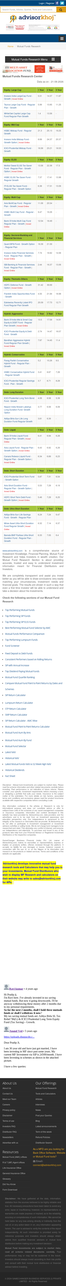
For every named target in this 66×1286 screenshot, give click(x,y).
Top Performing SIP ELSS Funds (20, 622)
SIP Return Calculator (15, 695)
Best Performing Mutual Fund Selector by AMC (27, 627)
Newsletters (8, 1137)
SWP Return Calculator (16, 714)
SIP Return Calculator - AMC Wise (21, 720)
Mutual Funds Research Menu (32, 59)
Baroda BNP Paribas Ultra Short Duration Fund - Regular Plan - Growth (19, 538)
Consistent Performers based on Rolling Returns (28, 659)
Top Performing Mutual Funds (20, 610)
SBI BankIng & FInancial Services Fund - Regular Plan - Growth (19, 266)
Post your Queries (44, 1115)
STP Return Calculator (15, 708)
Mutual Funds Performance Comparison (25, 633)
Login (41, 3)
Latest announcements (46, 1126)
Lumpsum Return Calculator (19, 702)
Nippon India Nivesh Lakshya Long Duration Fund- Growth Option (17, 409)
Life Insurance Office (12, 1167)
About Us (7, 1088)
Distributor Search (44, 1142)
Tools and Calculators (46, 1093)
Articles (39, 1099)
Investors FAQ (9, 1126)
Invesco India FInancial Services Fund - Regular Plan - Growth (19, 254)
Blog (38, 1120)
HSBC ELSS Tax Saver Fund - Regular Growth (18, 179)
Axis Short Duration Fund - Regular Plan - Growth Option (17, 487)
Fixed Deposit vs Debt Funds (18, 653)
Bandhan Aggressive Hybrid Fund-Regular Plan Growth (17, 341)
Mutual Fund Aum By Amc (18, 732)
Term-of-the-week (44, 1131)
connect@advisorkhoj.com (47, 1165)
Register (50, 3)
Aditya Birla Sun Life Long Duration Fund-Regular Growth (18, 420)
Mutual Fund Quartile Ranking (20, 677)
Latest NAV (10, 752)
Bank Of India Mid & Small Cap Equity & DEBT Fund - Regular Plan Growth (18, 322)
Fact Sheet (10, 776)
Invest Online (17, 98)
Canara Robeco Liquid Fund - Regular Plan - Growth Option (17, 458)
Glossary (7, 1178)
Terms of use (8, 1120)
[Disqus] (33, 937)
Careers (6, 1104)
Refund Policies (43, 1137)
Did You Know (9, 1184)
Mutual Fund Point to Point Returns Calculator (27, 726)
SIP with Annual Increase (17, 665)
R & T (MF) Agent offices (14, 1162)
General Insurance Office (14, 1173)
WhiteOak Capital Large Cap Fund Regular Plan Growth (17, 115)
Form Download (10, 1189)
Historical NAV (12, 758)
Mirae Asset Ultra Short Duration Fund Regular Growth (19, 524)
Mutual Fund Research (46, 1088)
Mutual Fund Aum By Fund (18, 740)
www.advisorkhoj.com (13, 550)
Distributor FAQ (9, 1131)
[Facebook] (57, 3)
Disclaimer (7, 1115)
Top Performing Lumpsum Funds (21, 639)
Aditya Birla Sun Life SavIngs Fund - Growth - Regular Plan (17, 516)
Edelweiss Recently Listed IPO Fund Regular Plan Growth (18, 304)
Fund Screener (12, 645)
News (38, 1109)
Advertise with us (10, 1142)
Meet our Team (9, 1099)
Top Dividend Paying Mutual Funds (22, 671)
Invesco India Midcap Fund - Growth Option (17, 141)
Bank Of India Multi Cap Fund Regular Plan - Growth (17, 222)
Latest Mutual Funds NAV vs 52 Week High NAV (28, 764)
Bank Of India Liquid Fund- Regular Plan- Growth (16, 437)
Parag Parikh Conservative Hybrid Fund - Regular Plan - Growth (17, 363)
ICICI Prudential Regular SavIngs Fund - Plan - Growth (19, 382)
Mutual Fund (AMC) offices (15, 1156)
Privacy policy (9, 1109)
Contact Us (8, 1093)
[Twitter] (62, 3)
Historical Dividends (14, 770)
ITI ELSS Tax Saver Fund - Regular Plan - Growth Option (17, 187)
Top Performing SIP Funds (17, 616)
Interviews (40, 1104)
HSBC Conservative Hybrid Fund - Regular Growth (19, 373)
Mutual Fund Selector (15, 746)
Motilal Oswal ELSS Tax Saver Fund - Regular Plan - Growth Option (18, 168)
